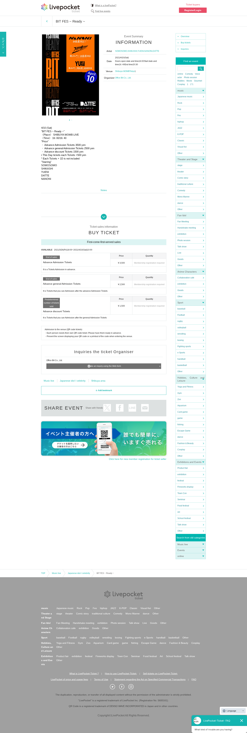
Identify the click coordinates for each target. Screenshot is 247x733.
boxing (180, 340)
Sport (180, 302)
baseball (181, 309)
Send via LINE (132, 408)
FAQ (194, 679)
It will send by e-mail (145, 408)
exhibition (181, 234)
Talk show (182, 246)
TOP (43, 573)
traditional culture (185, 184)
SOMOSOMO (121, 51)
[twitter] (114, 686)
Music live (182, 544)
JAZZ (179, 128)
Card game (182, 412)
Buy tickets (186, 42)
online (180, 74)
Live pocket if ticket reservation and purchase (60, 7)
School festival (184, 518)
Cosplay (181, 84)
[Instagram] (132, 686)
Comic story (182, 178)
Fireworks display (185, 487)
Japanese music (184, 96)
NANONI (148, 51)
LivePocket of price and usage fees (69, 679)
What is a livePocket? (105, 5)
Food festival (183, 506)
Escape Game (183, 431)
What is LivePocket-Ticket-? (84, 673)
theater (180, 172)
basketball (182, 365)
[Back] (46, 21)
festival (180, 480)
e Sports (181, 352)
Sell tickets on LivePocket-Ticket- (160, 673)
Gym (179, 393)
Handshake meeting (186, 228)
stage (179, 165)
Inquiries (185, 49)
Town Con (182, 493)
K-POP (180, 134)
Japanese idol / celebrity (73, 380)
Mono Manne (183, 197)
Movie (189, 81)
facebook (120, 408)
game (180, 418)
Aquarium (181, 405)
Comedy (189, 74)
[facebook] (123, 686)
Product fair (182, 468)
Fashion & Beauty (185, 443)
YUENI (141, 51)
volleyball (181, 327)
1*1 (191, 84)
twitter (107, 408)
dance (180, 203)
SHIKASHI (132, 51)
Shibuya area (98, 380)
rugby (180, 321)
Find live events (102, 11)
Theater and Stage (187, 159)
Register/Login (192, 10)
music (180, 90)
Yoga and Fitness (185, 387)
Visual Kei (182, 147)
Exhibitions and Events (189, 462)
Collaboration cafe (185, 278)
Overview (185, 36)
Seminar (181, 499)
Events (181, 550)
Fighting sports (184, 346)
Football (181, 315)
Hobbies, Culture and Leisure (47, 647)
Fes (179, 115)
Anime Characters (187, 271)
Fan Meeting (183, 221)
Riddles (180, 81)
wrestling (181, 334)
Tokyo (132, 71)
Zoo (179, 399)
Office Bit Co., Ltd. (123, 78)
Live (179, 253)
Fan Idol (181, 215)
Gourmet (198, 81)
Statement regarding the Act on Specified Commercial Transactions (150, 679)
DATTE (156, 51)
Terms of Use (101, 679)
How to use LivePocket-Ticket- (121, 673)
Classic (180, 140)
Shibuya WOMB (122, 71)
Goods (180, 259)
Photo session (190, 77)
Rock (179, 103)
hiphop (180, 122)
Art (178, 512)
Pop (179, 109)
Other (179, 153)
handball (181, 359)
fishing (180, 424)
